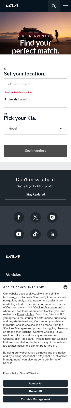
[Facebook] (18, 217)
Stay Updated (35, 194)
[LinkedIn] (52, 234)
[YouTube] (18, 234)
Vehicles (14, 275)
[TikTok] (35, 234)
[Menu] (65, 5)
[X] (35, 217)
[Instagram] (52, 217)
